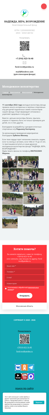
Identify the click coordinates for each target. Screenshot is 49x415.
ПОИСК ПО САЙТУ (24, 388)
